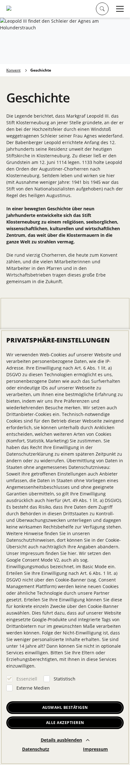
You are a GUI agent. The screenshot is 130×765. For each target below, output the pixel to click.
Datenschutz (35, 749)
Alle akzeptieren (65, 722)
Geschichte (40, 70)
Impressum (95, 749)
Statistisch (64, 679)
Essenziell (26, 679)
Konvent (13, 70)
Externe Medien (33, 688)
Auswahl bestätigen (65, 707)
